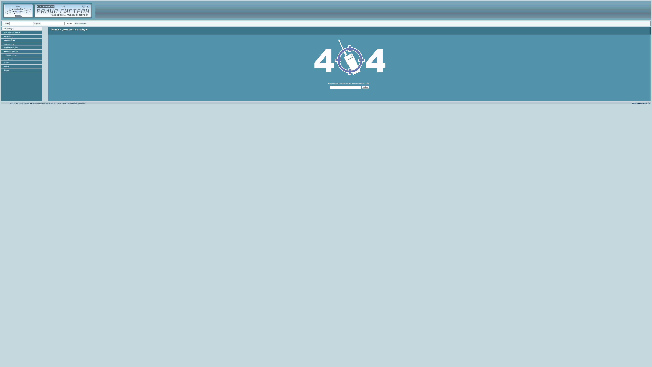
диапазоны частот (11, 51)
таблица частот (10, 55)
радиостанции (10, 44)
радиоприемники (11, 48)
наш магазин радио (12, 33)
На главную (8, 29)
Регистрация (80, 23)
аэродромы (8, 59)
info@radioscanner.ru (641, 103)
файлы (6, 66)
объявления (8, 36)
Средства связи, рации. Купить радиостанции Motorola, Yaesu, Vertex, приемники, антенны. (48, 103)
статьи (6, 63)
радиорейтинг (9, 40)
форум (6, 70)
